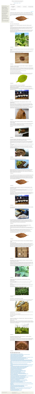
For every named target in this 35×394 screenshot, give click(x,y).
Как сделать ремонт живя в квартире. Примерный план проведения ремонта (4, 13)
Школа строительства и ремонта (17, 1)
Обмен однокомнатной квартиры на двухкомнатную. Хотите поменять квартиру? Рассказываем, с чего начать (22, 357)
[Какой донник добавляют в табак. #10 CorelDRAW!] (22, 94)
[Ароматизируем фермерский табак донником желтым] (22, 164)
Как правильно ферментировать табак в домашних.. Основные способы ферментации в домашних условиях (20, 337)
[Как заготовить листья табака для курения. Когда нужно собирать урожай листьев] (22, 39)
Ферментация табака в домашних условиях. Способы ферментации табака (21, 12)
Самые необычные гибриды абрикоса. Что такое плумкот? (17, 356)
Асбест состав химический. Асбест (14, 374)
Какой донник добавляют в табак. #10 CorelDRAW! (17, 85)
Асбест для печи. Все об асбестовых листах (15, 379)
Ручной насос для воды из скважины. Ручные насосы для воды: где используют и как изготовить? (21, 388)
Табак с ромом (24, 6)
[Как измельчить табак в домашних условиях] (22, 306)
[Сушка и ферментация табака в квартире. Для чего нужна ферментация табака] (22, 182)
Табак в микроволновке (13, 9)
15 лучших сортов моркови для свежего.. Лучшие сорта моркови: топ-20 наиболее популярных (20, 354)
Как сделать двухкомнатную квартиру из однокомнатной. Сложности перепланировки (19, 373)
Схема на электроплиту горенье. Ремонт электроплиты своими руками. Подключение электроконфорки (21, 360)
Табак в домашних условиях (13, 6)
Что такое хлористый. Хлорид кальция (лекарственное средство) (17, 378)
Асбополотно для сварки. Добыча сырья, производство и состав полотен (18, 370)
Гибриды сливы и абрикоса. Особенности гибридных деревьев (17, 355)
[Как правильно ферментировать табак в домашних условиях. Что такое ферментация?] (22, 114)
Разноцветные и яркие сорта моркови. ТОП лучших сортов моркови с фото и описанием (5, 16)
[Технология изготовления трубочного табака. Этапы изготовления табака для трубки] (22, 252)
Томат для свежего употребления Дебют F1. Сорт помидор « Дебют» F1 (18, 376)
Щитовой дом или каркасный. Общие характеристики (16, 390)
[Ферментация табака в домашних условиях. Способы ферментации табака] (22, 18)
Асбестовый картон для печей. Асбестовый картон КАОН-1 (17, 381)
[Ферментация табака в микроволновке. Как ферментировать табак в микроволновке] (22, 291)
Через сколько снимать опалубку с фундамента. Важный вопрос (17, 385)
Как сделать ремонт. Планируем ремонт (15, 389)
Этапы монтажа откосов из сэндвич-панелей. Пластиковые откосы (17, 359)
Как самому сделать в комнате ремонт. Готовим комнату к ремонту (17, 386)
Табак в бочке (19, 6)
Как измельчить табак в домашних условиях (16, 298)
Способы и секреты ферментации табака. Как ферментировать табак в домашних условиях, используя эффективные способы (20, 225)
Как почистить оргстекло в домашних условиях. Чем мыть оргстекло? (18, 372)
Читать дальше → (11, 119)
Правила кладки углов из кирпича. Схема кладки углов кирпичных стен (18, 377)
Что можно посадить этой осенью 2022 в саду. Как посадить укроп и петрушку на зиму (19, 366)
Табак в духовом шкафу (30, 6)
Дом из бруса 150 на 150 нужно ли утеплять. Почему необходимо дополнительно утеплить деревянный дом (22, 375)
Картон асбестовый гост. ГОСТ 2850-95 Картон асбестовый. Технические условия (19, 380)
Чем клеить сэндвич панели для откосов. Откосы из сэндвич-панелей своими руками (19, 358)
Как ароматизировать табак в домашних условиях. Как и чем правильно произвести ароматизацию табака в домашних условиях (20, 140)
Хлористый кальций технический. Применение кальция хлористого (17, 368)
